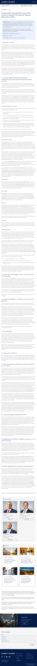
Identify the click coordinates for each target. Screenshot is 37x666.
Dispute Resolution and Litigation (13, 29)
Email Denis (27, 519)
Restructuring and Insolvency (12, 31)
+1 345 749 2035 (6, 517)
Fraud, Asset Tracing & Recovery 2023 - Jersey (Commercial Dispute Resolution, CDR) (26, 580)
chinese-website (9, 656)
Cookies (17, 657)
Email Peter (10, 539)
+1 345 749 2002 (6, 537)
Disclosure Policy (19, 653)
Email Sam (10, 519)
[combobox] (18, 637)
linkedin (2, 656)
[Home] (7, 2)
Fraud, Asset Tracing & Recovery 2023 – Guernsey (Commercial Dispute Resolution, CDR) (10, 580)
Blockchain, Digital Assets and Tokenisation (13, 33)
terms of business (11, 594)
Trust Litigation (29, 30)
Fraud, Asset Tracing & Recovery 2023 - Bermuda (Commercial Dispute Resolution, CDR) (10, 560)
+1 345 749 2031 (23, 517)
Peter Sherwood (22, 37)
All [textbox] (5, 636)
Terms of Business (19, 655)
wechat (6, 656)
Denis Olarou (16, 37)
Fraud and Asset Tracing (22, 30)
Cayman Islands (9, 35)
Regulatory (5, 31)
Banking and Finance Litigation (25, 29)
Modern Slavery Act (29, 655)
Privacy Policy (28, 653)
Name (2, 634)
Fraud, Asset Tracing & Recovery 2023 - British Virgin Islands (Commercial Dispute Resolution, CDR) (27, 560)
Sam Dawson (11, 37)
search (32, 644)
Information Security (29, 657)
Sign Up (24, 623)
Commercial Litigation (7, 30)
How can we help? (30, 664)
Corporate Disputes (14, 30)
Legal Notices (18, 660)
